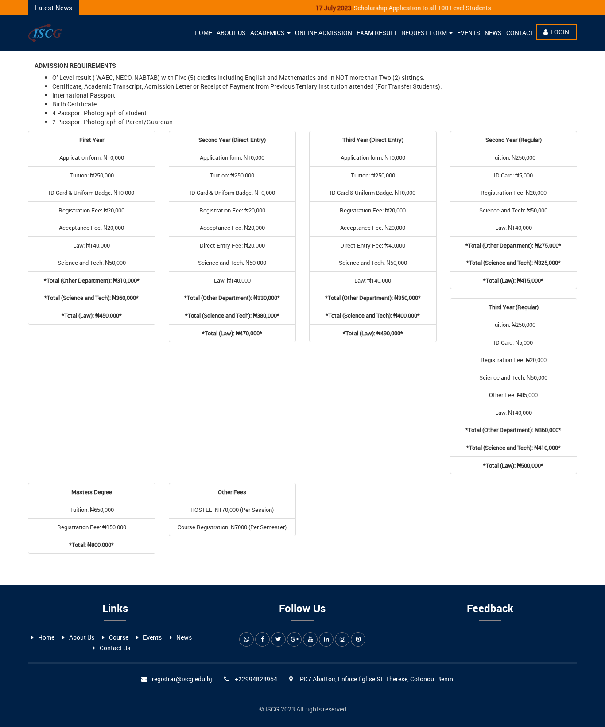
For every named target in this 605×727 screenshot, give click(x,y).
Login (560, 32)
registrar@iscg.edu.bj (182, 679)
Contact (520, 32)
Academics (268, 32)
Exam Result (377, 32)
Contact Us (115, 648)
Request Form (424, 32)
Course (118, 637)
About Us (231, 32)
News (493, 32)
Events (468, 32)
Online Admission (323, 32)
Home (203, 32)
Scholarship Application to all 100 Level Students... (396, 8)
